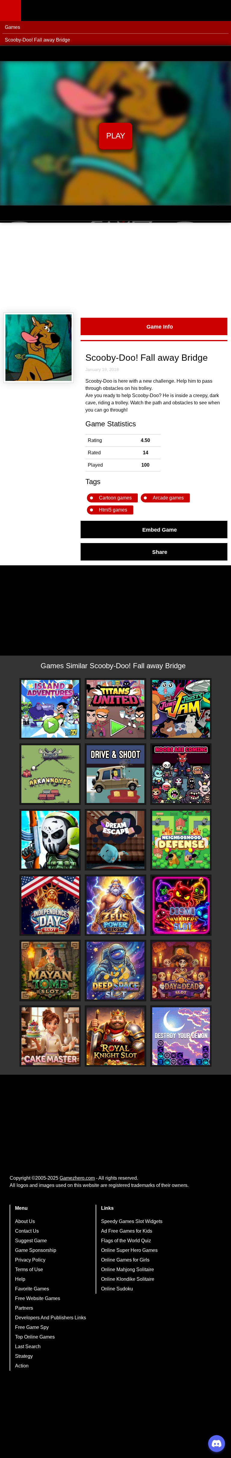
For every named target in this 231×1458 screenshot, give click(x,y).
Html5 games (113, 509)
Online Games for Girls (125, 1259)
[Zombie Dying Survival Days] (50, 839)
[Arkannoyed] (50, 774)
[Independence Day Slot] (50, 905)
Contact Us (27, 1231)
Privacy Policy (30, 1259)
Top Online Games (35, 1336)
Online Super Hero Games (129, 1250)
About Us (25, 1221)
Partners (24, 1308)
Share (159, 552)
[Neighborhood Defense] (181, 839)
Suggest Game (31, 1240)
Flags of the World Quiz (126, 1240)
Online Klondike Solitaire (127, 1279)
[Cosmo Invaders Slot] (181, 905)
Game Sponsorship (35, 1250)
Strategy (24, 1356)
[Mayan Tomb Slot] (50, 970)
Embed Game (159, 530)
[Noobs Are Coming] (181, 774)
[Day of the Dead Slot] (181, 970)
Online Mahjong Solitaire (127, 1269)
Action (22, 1365)
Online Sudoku (117, 1288)
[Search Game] (221, 12)
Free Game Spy (32, 1327)
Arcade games (168, 497)
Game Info (159, 326)
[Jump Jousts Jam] (181, 708)
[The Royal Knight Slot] (115, 1036)
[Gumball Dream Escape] (115, 839)
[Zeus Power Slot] (115, 905)
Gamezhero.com (77, 1178)
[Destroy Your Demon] (181, 1036)
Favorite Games (32, 1288)
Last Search (28, 1346)
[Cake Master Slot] (50, 1036)
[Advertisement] (115, 268)
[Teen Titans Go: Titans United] (115, 708)
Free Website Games (37, 1298)
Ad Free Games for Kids (126, 1231)
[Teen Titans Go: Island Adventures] (50, 708)
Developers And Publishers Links (50, 1317)
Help (20, 1279)
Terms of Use (29, 1269)
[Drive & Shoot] (115, 774)
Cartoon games (115, 497)
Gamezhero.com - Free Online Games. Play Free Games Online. (58, 10)
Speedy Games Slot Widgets (131, 1221)
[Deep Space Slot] (115, 970)
